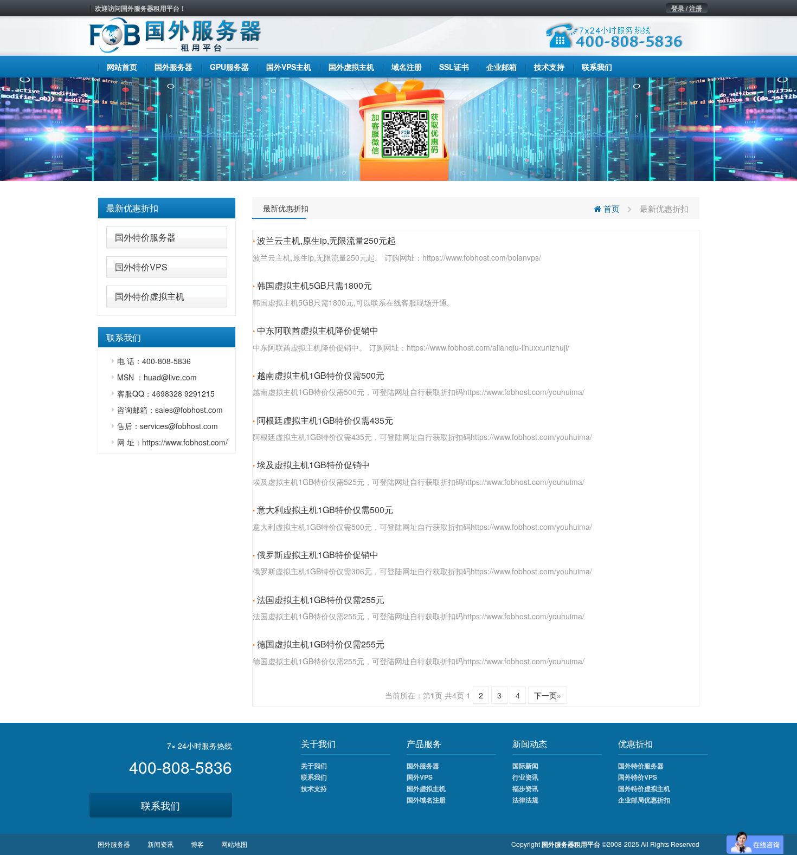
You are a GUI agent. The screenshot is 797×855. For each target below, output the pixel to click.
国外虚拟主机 (426, 788)
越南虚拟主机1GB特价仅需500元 (320, 375)
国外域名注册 (426, 800)
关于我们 (314, 765)
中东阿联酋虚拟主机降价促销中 (317, 330)
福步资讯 (525, 788)
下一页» (547, 695)
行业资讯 (525, 777)
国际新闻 (525, 765)
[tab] (166, 208)
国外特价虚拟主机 (149, 296)
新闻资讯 (160, 843)
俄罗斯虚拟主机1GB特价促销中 (317, 554)
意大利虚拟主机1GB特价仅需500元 (325, 509)
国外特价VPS (141, 267)
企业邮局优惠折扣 (644, 800)
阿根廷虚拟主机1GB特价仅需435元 (325, 420)
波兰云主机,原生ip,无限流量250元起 (326, 240)
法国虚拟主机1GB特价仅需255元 (320, 599)
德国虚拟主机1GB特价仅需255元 (320, 644)
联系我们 (160, 805)
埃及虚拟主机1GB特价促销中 (313, 464)
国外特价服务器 (145, 237)
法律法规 (525, 800)
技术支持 (314, 788)
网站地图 (234, 843)
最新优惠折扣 (132, 208)
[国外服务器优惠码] (398, 127)
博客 (197, 843)
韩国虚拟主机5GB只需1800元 (314, 285)
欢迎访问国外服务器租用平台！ (140, 8)
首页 (610, 208)
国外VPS (420, 777)
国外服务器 (423, 765)
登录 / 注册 (686, 8)
